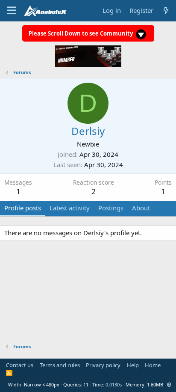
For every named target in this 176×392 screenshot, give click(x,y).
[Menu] (12, 10)
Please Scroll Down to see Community (81, 33)
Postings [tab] (110, 207)
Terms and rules (60, 365)
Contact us (19, 365)
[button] (169, 384)
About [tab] (141, 207)
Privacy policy (103, 365)
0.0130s (114, 384)
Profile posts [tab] (22, 207)
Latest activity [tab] (70, 207)
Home (153, 365)
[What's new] (166, 10)
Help (133, 365)
